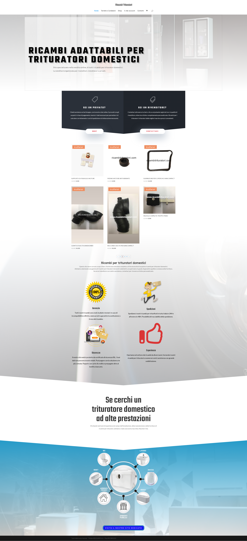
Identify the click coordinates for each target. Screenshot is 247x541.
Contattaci (152, 131)
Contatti (140, 11)
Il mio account (129, 11)
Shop (120, 11)
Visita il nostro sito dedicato (123, 528)
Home (96, 11)
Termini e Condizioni (108, 11)
